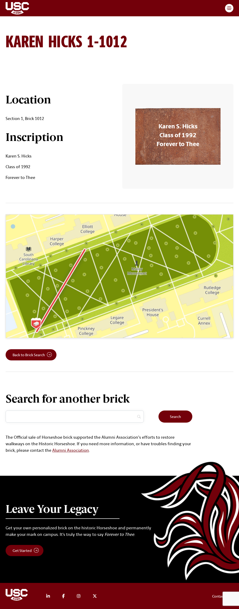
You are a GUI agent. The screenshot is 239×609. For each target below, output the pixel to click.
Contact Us (221, 596)
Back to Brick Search (29, 355)
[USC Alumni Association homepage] (17, 595)
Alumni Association (70, 450)
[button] (229, 8)
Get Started (22, 550)
